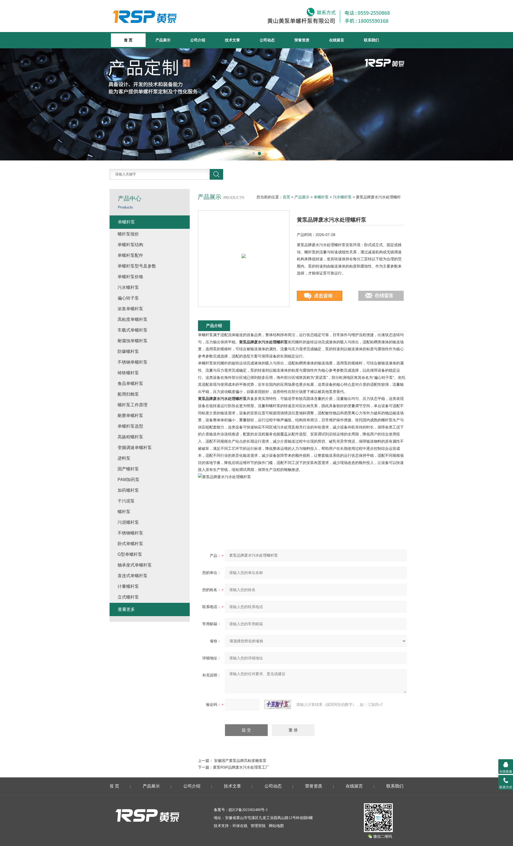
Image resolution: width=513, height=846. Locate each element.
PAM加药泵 (128, 479)
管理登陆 (258, 826)
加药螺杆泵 (128, 490)
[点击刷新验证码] (277, 704)
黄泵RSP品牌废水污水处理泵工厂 (241, 767)
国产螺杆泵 (128, 469)
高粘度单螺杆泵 (132, 319)
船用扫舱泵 (128, 394)
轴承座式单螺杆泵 (135, 565)
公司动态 (267, 40)
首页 (286, 197)
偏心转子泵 (128, 298)
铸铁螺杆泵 (128, 373)
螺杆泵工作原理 (132, 405)
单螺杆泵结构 (130, 244)
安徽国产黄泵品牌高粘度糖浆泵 (240, 760)
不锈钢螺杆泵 (130, 533)
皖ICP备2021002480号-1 (248, 810)
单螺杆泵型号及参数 (137, 266)
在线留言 (336, 40)
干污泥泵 (126, 501)
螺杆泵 (124, 511)
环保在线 (239, 826)
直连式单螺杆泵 (132, 575)
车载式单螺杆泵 (132, 330)
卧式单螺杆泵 (130, 543)
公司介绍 (197, 40)
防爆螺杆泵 (128, 351)
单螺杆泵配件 (130, 255)
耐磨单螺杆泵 (130, 415)
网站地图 (276, 826)
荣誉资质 (301, 40)
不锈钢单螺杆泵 (132, 362)
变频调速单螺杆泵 (135, 447)
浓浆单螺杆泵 (130, 308)
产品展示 (163, 40)
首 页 (114, 786)
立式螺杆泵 (128, 597)
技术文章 (232, 40)
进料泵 (124, 458)
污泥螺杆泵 (128, 522)
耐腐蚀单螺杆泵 (132, 341)
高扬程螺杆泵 (130, 437)
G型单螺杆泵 (130, 554)
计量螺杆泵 (128, 586)
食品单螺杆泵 (130, 383)
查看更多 (126, 609)
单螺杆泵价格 (130, 276)
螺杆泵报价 (128, 234)
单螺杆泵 (321, 197)
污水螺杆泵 (342, 197)
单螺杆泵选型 (130, 426)
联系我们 (371, 40)
